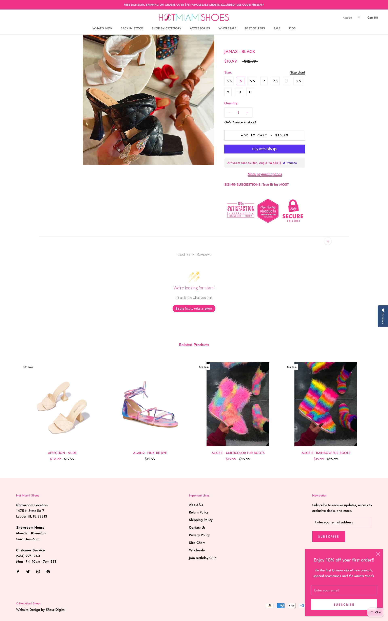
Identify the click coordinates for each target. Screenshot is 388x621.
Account (347, 18)
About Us (196, 504)
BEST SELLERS (255, 28)
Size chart (297, 72)
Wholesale (197, 550)
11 (250, 91)
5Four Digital (55, 609)
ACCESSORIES (200, 28)
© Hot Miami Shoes (28, 603)
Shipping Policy (201, 519)
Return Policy (199, 512)
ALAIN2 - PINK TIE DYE (150, 453)
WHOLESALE (227, 28)
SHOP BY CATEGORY (166, 28)
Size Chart (197, 542)
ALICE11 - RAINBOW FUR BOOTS (326, 453)
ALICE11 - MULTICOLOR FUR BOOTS (238, 453)
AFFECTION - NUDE (62, 453)
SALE (276, 28)
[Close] (378, 554)
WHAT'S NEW (102, 28)
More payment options (265, 173)
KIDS (292, 28)
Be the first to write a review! (194, 308)
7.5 (275, 81)
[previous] (12, 407)
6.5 (252, 81)
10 (239, 91)
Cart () (372, 17)
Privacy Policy (199, 535)
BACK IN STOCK (132, 28)
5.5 (229, 81)
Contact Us (197, 527)
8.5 (298, 81)
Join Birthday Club (202, 557)
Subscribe (344, 604)
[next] (375, 407)
